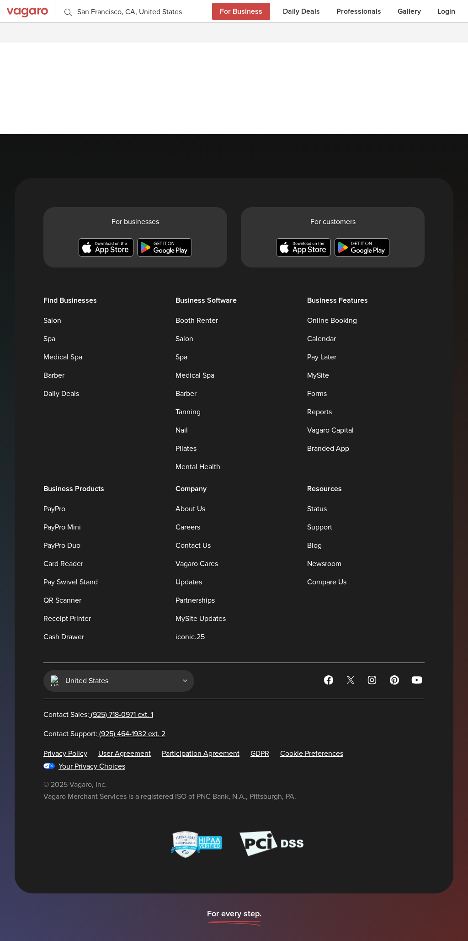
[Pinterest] (395, 682)
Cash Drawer (63, 637)
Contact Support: (104, 733)
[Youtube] (417, 682)
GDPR (259, 753)
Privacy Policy (65, 753)
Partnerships (195, 600)
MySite (318, 375)
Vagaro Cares (197, 563)
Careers (188, 527)
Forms (317, 393)
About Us (190, 509)
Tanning (188, 412)
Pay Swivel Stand (70, 582)
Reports (319, 412)
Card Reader (63, 563)
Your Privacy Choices (91, 766)
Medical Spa (62, 357)
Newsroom (324, 563)
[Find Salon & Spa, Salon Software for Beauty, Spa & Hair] (27, 11)
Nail (182, 430)
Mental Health (198, 466)
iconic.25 (190, 637)
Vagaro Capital (330, 430)
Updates (189, 582)
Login (446, 11)
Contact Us (193, 545)
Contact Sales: (98, 714)
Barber (53, 375)
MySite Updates (201, 618)
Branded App (328, 448)
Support (319, 527)
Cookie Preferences (311, 753)
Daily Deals (301, 11)
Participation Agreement (200, 753)
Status (317, 509)
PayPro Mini (62, 527)
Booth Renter (197, 320)
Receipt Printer (67, 618)
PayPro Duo (61, 545)
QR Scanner (62, 600)
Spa (49, 338)
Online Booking (332, 320)
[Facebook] (329, 682)
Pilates (186, 448)
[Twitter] (351, 682)
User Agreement (124, 753)
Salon (52, 320)
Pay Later (321, 357)
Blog (314, 545)
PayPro (54, 509)
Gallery (409, 11)
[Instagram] (373, 682)
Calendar (321, 338)
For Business (241, 11)
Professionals (358, 11)
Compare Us (326, 582)
